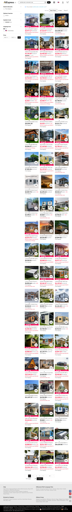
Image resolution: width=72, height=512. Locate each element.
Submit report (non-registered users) (21, 492)
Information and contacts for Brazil (10, 491)
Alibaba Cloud (62, 499)
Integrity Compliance (23, 491)
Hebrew (51, 490)
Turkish (64, 489)
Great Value (24, 499)
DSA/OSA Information (14, 490)
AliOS (44, 501)
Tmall (67, 500)
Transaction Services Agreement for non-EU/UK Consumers (27, 507)
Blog (7, 500)
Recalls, (31, 492)
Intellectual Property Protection (10, 506)
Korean (42, 490)
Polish (55, 490)
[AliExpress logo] (8, 2)
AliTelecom (44, 500)
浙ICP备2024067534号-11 (18, 510)
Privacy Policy (21, 506)
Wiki (4, 500)
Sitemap (37, 506)
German (54, 489)
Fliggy (57, 499)
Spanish (47, 489)
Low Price (20, 499)
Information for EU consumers (53, 506)
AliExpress (49, 499)
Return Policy (6, 494)
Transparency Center (8, 492)
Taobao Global (39, 501)
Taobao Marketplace (61, 500)
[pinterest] (70, 494)
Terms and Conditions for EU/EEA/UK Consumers (52, 507)
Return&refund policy (22, 489)
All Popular (5, 499)
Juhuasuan (53, 500)
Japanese (38, 490)
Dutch (61, 489)
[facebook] (70, 491)
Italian (58, 489)
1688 (47, 501)
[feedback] (70, 497)
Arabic (47, 490)
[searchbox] (31, 2)
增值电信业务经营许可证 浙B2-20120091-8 (51, 509)
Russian (37, 489)
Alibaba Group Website (41, 499)
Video (9, 500)
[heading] (31, 29)
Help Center (6, 489)
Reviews (30, 499)
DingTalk (49, 500)
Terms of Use (43, 506)
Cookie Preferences (30, 506)
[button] (15, 2)
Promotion (14, 499)
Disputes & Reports (13, 489)
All (5, 28)
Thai (45, 490)
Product (10, 499)
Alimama (53, 499)
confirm (40, 478)
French (50, 489)
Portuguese (42, 489)
